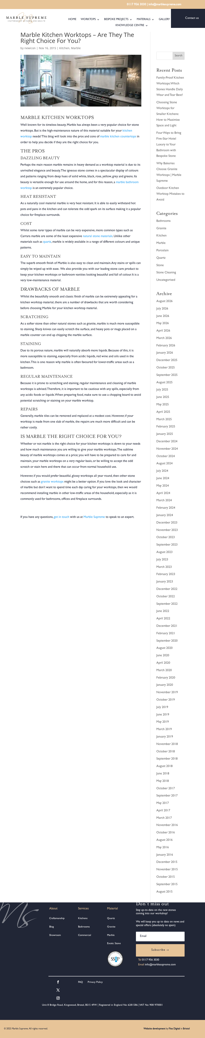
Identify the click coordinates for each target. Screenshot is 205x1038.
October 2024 (165, 456)
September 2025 (167, 375)
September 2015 (167, 884)
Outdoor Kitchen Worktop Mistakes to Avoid (170, 194)
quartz (47, 242)
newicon (30, 48)
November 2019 (167, 692)
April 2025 (163, 412)
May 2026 (162, 323)
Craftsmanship (57, 918)
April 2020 (163, 663)
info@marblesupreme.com (165, 4)
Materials (143, 19)
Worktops (88, 19)
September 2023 (167, 545)
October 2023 (165, 537)
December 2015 (166, 862)
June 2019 (162, 714)
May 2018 (162, 781)
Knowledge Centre (130, 25)
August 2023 (164, 552)
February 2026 (165, 345)
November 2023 (167, 530)
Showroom (55, 935)
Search (178, 55)
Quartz (161, 258)
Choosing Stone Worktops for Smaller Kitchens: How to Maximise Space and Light (168, 114)
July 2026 (162, 308)
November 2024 (167, 449)
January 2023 (164, 581)
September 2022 (167, 604)
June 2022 (162, 611)
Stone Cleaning (166, 272)
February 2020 (165, 678)
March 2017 (164, 818)
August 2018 (164, 766)
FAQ (80, 982)
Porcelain (162, 250)
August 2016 (164, 840)
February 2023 (165, 574)
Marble (76, 48)
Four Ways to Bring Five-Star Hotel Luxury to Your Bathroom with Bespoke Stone (168, 145)
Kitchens (82, 918)
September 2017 (167, 796)
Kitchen (64, 48)
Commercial (84, 935)
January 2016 (164, 855)
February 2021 (165, 633)
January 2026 (164, 353)
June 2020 (162, 655)
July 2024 (162, 471)
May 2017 (162, 803)
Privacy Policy (95, 982)
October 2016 (165, 832)
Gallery (164, 19)
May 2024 (162, 486)
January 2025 (164, 434)
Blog (51, 927)
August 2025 (164, 382)
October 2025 (165, 367)
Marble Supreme (94, 517)
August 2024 (164, 463)
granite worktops (52, 482)
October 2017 (165, 788)
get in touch (61, 517)
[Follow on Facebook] (58, 982)
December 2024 (166, 441)
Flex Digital (174, 1029)
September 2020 (167, 641)
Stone (160, 265)
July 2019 (162, 707)
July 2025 (162, 390)
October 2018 (165, 751)
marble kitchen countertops (118, 136)
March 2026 (164, 338)
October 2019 (165, 700)
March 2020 (164, 670)
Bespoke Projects (116, 19)
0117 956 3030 (136, 4)
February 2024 (165, 508)
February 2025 (165, 426)
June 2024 (162, 478)
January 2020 (164, 685)
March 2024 (164, 500)
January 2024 (164, 515)
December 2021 (166, 626)
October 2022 (165, 596)
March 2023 (164, 567)
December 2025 (166, 360)
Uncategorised (165, 280)
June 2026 (162, 316)
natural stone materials (98, 236)
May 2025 (162, 404)
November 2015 (167, 869)
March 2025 (164, 419)
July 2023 (162, 559)
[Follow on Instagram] (58, 998)
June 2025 (162, 397)
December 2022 (166, 589)
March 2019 (164, 729)
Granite (161, 228)
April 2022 (163, 618)
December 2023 (166, 523)
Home (72, 19)
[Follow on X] (58, 990)
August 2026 (164, 301)
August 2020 (164, 648)
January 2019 (164, 737)
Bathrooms (163, 221)
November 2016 (167, 825)
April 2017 (163, 810)
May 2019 (162, 722)
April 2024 (163, 493)
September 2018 (167, 759)
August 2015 (164, 892)
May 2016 (162, 847)
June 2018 (162, 773)
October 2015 (165, 877)
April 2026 (163, 331)
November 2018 (167, 744)
